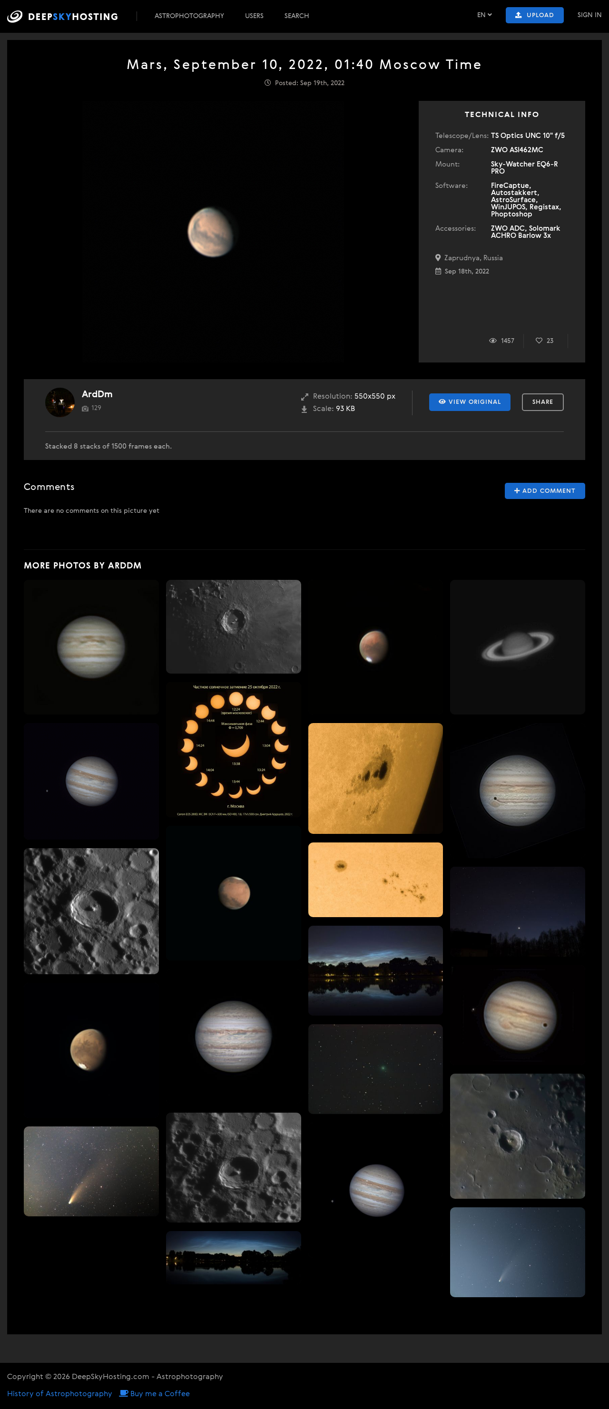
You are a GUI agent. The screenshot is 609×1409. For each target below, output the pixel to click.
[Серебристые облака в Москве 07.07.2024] (375, 971)
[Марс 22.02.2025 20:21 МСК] (233, 893)
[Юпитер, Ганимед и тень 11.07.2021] (517, 1015)
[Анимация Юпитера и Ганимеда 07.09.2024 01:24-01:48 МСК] (91, 781)
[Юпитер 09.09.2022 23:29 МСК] (233, 1036)
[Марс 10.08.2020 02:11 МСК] (91, 1050)
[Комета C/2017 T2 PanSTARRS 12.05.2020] (375, 1069)
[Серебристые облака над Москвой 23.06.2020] (233, 1257)
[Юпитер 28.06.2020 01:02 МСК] (91, 647)
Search (297, 16)
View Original (473, 402)
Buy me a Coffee (159, 1394)
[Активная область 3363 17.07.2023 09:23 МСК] (375, 778)
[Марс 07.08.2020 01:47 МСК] (375, 647)
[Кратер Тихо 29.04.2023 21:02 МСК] (91, 911)
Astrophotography (189, 16)
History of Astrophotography (59, 1394)
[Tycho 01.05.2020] (233, 1168)
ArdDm (97, 394)
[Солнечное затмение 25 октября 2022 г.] (233, 749)
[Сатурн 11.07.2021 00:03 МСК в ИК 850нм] (517, 647)
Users (254, 16)
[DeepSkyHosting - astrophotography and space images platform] (71, 16)
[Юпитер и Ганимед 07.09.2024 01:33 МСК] (375, 1190)
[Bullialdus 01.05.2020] (517, 1136)
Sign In (590, 15)
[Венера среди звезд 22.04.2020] (517, 912)
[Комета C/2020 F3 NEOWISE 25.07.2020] (91, 1171)
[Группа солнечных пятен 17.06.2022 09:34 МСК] (375, 879)
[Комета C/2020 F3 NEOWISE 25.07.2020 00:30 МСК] (517, 1252)
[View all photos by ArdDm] (60, 402)
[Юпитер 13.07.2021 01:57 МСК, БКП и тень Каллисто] (517, 790)
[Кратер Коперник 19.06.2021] (233, 627)
